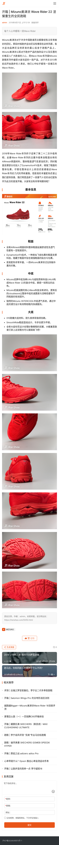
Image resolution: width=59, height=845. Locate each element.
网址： (8, 812)
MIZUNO (10, 629)
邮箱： (8, 805)
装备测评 (35, 22)
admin (4, 22)
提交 (29, 825)
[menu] (55, 3)
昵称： (8, 799)
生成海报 (10, 647)
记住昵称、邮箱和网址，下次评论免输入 (22, 818)
